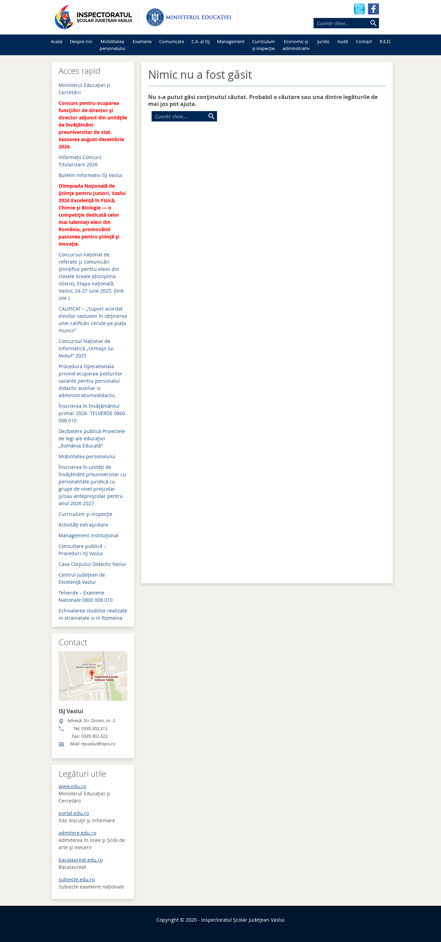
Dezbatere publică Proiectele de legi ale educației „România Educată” (92, 438)
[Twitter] (359, 8)
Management (231, 41)
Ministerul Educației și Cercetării (84, 793)
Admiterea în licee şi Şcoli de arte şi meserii (92, 840)
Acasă (56, 41)
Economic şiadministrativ (296, 44)
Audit (342, 41)
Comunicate (171, 41)
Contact (364, 41)
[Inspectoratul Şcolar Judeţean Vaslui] (93, 17)
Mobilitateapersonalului (112, 44)
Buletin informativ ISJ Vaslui (90, 175)
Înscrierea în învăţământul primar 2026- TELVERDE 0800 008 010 (92, 413)
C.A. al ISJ (200, 41)
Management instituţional (89, 535)
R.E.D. (385, 41)
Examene (142, 41)
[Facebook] (373, 8)
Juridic (323, 41)
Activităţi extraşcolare (83, 524)
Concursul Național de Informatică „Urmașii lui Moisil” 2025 (86, 348)
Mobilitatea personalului (87, 456)
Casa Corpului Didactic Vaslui (92, 564)
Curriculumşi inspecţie (263, 44)
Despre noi (81, 41)
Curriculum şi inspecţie (85, 514)
